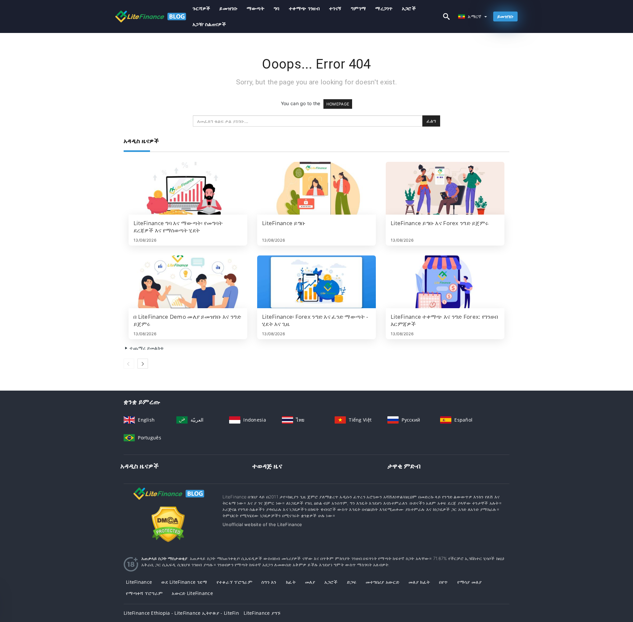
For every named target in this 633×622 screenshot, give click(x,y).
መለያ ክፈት (419, 582)
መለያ (310, 582)
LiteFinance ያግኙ (262, 613)
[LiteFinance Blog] (168, 499)
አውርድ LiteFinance (192, 593)
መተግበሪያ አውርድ (382, 582)
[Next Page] (142, 364)
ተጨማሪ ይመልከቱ (146, 348)
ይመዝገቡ (228, 8)
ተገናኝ (335, 8)
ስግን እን (269, 582)
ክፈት (291, 582)
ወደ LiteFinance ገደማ (184, 582)
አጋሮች (409, 8)
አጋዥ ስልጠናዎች (209, 24)
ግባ (277, 8)
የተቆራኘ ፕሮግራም (234, 582)
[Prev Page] (129, 364)
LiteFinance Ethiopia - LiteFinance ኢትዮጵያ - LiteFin (181, 613)
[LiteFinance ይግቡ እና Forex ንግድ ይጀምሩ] (445, 188)
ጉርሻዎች (201, 8)
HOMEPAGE (337, 104)
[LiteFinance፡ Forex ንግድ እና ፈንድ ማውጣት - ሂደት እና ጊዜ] (316, 281)
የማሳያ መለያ (469, 582)
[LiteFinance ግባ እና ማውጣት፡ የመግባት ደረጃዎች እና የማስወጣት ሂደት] (188, 188)
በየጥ (443, 582)
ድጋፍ (351, 582)
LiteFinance (139, 582)
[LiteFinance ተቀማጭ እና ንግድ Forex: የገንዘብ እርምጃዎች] (445, 281)
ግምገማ (358, 8)
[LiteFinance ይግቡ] (316, 188)
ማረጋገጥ (383, 8)
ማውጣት (255, 8)
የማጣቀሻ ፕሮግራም (144, 593)
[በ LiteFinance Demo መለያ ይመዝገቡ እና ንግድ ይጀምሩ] (188, 281)
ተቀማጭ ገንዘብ (304, 8)
